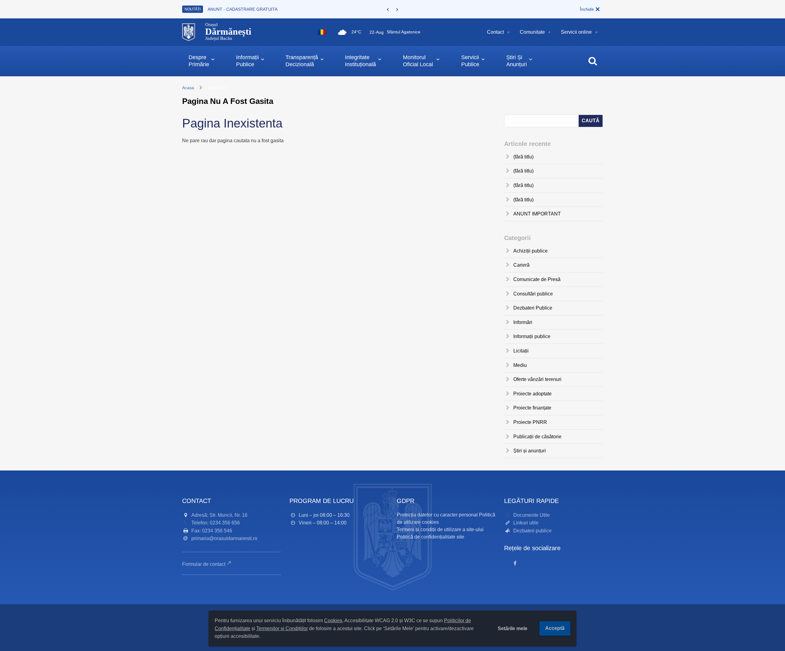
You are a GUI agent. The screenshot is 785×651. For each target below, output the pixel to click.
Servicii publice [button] (470, 60)
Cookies (333, 620)
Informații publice (531, 336)
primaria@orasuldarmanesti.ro (224, 538)
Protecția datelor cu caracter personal (437, 514)
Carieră (521, 265)
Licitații (521, 350)
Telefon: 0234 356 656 (215, 522)
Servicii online (576, 32)
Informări (522, 322)
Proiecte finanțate (532, 407)
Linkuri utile (525, 522)
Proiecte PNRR (530, 422)
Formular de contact (203, 564)
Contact (495, 32)
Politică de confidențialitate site (430, 536)
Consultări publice (533, 293)
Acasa (188, 87)
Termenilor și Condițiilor (282, 628)
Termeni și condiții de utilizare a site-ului (440, 529)
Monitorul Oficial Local (418, 60)
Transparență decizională (301, 60)
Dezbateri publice (532, 530)
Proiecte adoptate (532, 393)
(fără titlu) (523, 156)
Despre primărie (199, 60)
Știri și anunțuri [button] (516, 60)
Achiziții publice (530, 250)
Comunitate (532, 32)
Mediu (520, 365)
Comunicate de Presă (537, 279)
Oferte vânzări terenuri (537, 379)
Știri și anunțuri (529, 450)
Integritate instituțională (360, 60)
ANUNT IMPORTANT (537, 213)
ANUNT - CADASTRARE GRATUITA (243, 9)
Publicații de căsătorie (537, 436)
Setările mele (512, 628)
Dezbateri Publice (532, 307)
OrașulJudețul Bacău (228, 31)
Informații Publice (247, 60)
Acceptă (555, 628)
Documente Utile (531, 515)
